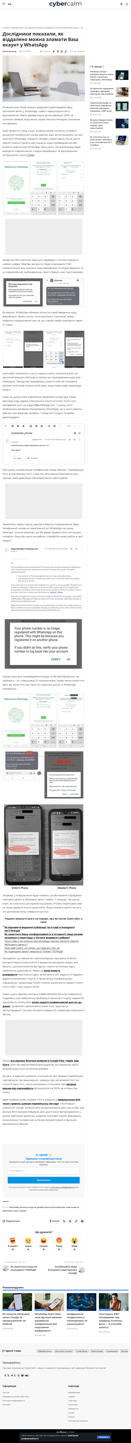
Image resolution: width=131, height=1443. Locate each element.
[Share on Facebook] (54, 51)
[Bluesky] (22, 1376)
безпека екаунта (28, 1207)
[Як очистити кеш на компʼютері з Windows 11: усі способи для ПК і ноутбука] (122, 140)
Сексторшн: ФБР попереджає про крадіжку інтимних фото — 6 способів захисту (110, 1321)
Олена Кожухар (10, 51)
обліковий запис (11, 1211)
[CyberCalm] (65, 4)
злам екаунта (72, 1207)
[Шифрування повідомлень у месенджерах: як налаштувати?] (81, 1302)
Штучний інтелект (64, 1351)
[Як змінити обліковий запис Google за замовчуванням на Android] (17, 1302)
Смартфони (82, 1351)
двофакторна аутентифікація (51, 1207)
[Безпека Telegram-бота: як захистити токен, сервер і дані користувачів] (122, 123)
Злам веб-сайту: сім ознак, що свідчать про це (32, 948)
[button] (103, 1437)
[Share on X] (58, 51)
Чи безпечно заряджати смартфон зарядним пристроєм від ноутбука (101, 91)
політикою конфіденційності (63, 1187)
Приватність (73, 1310)
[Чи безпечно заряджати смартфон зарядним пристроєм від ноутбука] (122, 92)
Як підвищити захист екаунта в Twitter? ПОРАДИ (33, 951)
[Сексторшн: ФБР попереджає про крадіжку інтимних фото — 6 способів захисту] (113, 1302)
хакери (23, 1211)
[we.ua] (26, 1376)
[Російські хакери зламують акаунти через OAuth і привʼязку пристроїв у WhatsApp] (122, 75)
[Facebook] (5, 1376)
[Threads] (18, 1376)
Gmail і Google (9, 1310)
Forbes (31, 155)
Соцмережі (112, 1351)
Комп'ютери (97, 1351)
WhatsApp (14, 1207)
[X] (8, 1376)
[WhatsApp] (15, 1376)
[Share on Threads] (62, 51)
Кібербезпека (41, 1310)
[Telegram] (11, 1376)
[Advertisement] (65, 16)
